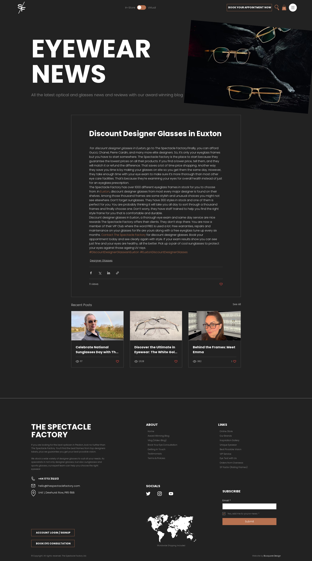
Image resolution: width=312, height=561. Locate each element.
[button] (293, 8)
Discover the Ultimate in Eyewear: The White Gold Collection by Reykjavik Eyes (155, 349)
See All (237, 304)
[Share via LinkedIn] (108, 273)
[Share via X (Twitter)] (99, 273)
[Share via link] (117, 273)
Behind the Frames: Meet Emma (214, 349)
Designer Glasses (101, 260)
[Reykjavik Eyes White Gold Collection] (156, 325)
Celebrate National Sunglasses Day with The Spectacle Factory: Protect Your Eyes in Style (97, 349)
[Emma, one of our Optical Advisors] (214, 325)
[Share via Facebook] (91, 273)
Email (226, 500)
